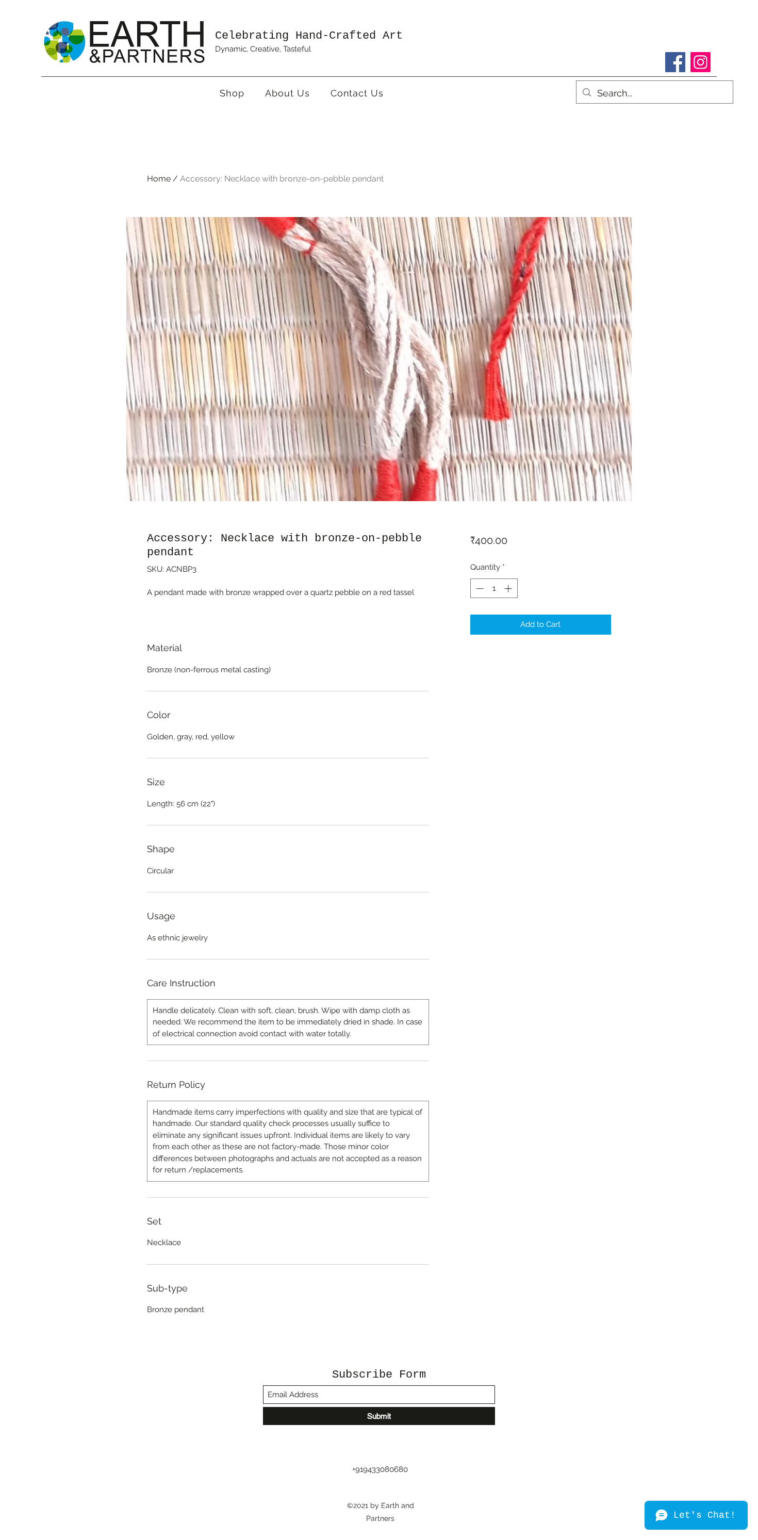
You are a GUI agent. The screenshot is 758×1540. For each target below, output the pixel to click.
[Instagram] (700, 62)
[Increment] (509, 588)
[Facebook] (675, 62)
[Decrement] (479, 588)
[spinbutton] (493, 588)
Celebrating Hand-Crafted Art (309, 35)
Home (159, 179)
